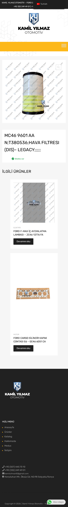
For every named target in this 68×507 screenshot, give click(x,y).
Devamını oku (23, 241)
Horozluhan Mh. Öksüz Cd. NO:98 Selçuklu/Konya (29, 476)
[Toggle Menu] (63, 46)
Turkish (43, 4)
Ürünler (8, 432)
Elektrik (17, 228)
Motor (16, 334)
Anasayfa (9, 427)
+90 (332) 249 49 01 (14, 470)
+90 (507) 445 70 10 (14, 466)
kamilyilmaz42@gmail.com (17, 473)
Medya (7, 445)
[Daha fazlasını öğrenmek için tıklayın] (17, 390)
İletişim (8, 450)
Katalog (8, 436)
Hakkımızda (10, 441)
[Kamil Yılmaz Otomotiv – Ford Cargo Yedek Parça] (34, 33)
